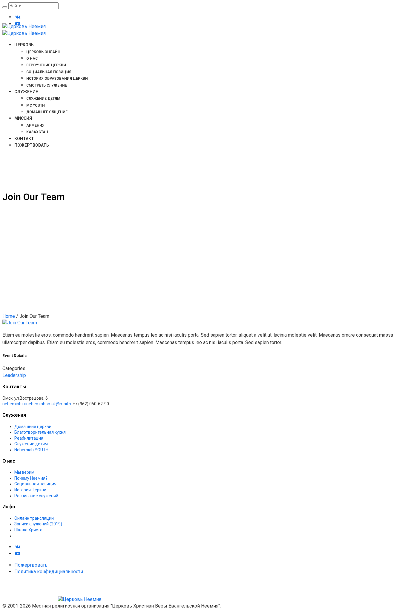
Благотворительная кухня (40, 432)
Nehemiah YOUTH (31, 449)
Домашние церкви (32, 426)
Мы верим (24, 472)
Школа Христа (28, 529)
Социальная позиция (35, 483)
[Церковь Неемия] (51, 599)
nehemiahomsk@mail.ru (49, 403)
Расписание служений (36, 495)
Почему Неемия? (30, 478)
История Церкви (30, 489)
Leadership (14, 375)
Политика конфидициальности (48, 571)
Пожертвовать (30, 565)
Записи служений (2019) (38, 523)
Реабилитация (28, 438)
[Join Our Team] (19, 323)
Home (8, 316)
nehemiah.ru (14, 403)
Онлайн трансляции (34, 518)
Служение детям (31, 443)
